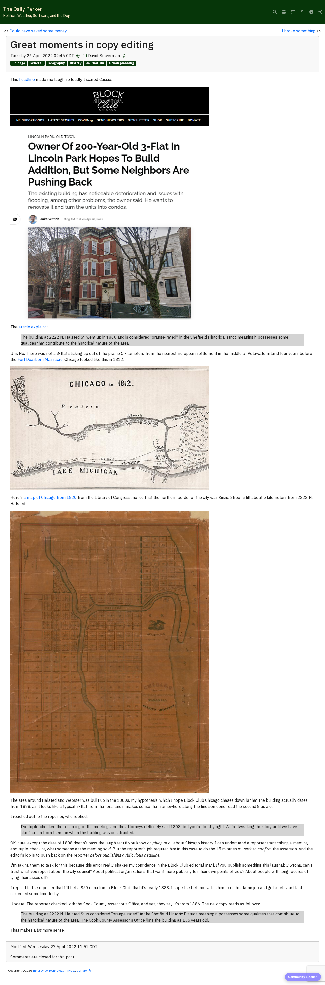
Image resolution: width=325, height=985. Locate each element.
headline (27, 79)
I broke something (298, 31)
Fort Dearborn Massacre (40, 359)
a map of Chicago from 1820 (50, 497)
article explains (33, 326)
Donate (82, 970)
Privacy (70, 970)
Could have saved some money (38, 31)
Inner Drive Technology (48, 970)
